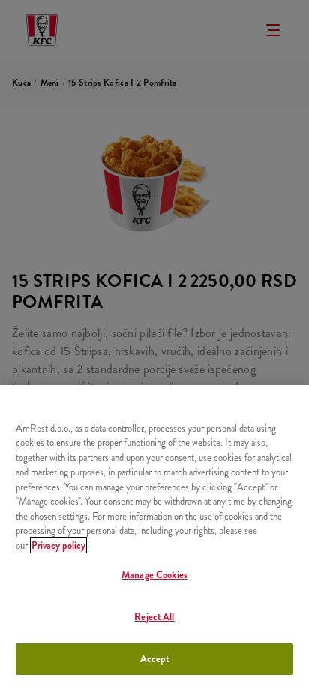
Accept (155, 659)
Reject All (154, 617)
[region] (154, 536)
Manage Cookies (155, 575)
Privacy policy (59, 545)
